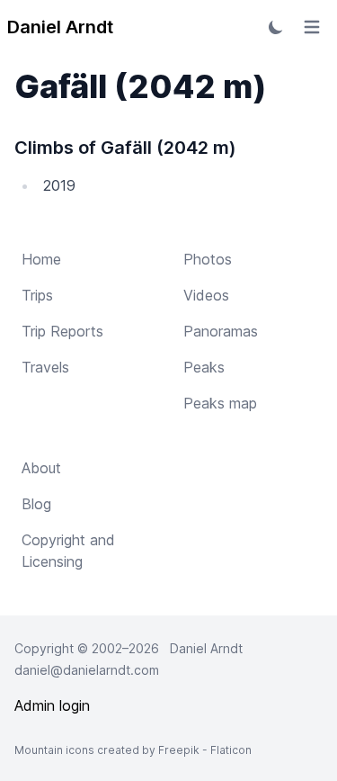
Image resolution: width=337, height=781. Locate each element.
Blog (36, 504)
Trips (37, 295)
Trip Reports (62, 331)
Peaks (204, 367)
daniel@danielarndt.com (86, 670)
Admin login (52, 705)
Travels (45, 367)
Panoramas (220, 331)
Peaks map (220, 403)
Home (41, 259)
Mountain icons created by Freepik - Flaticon (133, 750)
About (41, 468)
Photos (207, 259)
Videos (206, 295)
